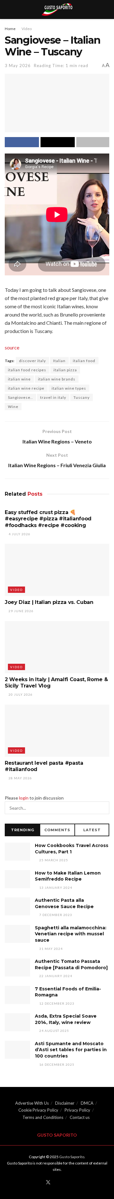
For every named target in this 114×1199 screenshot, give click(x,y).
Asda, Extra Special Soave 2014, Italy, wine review (66, 1019)
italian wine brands (56, 379)
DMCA (87, 1103)
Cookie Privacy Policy (38, 1110)
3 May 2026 (18, 65)
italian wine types (69, 388)
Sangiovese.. (20, 397)
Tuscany (81, 397)
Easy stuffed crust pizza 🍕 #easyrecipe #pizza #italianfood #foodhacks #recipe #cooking (48, 519)
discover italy (32, 360)
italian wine (19, 379)
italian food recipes (27, 369)
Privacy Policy (77, 1110)
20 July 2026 (20, 694)
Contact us (80, 1117)
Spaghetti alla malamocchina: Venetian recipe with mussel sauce (70, 934)
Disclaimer (64, 1103)
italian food (84, 360)
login (23, 797)
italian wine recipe (26, 388)
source (12, 347)
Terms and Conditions (42, 1117)
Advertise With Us (32, 1103)
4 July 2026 (19, 534)
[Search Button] (103, 807)
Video (27, 28)
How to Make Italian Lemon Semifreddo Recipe (68, 876)
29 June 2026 (21, 611)
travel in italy (53, 397)
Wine (13, 406)
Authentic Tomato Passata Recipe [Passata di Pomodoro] (71, 964)
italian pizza (65, 369)
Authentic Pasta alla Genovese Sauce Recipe (64, 903)
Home (10, 28)
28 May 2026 (20, 778)
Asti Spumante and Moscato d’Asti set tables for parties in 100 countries (71, 1050)
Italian (59, 360)
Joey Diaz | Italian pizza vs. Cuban (49, 602)
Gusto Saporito (71, 1156)
